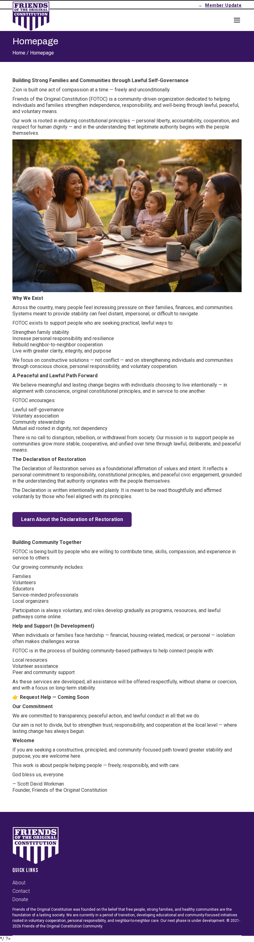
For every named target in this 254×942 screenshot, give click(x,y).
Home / (20, 53)
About (18, 883)
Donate (20, 899)
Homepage (42, 53)
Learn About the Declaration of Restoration (72, 519)
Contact (21, 891)
